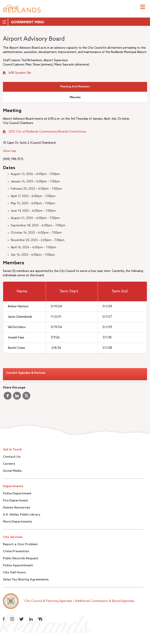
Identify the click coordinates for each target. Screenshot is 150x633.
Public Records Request (20, 558)
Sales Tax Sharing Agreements (26, 579)
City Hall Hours (14, 572)
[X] (26, 397)
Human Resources (16, 507)
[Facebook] (7, 397)
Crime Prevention (16, 551)
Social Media (12, 471)
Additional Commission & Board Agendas (104, 601)
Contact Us (12, 456)
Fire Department (15, 500)
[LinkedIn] (17, 397)
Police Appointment (18, 565)
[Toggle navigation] (142, 7)
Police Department (17, 493)
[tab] (75, 87)
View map (9, 151)
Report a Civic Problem (20, 544)
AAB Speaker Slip (19, 72)
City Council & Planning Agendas (48, 601)
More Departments (17, 521)
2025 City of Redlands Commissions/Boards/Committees (47, 131)
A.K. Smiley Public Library (21, 514)
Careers (9, 463)
